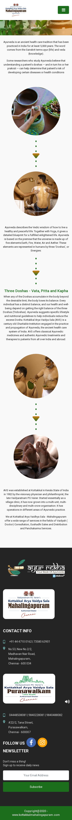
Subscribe (36, 786)
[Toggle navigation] (63, 10)
